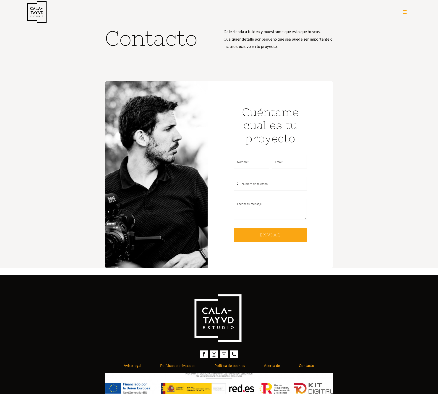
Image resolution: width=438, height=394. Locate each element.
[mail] (224, 354)
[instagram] (214, 354)
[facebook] (204, 354)
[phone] (234, 354)
